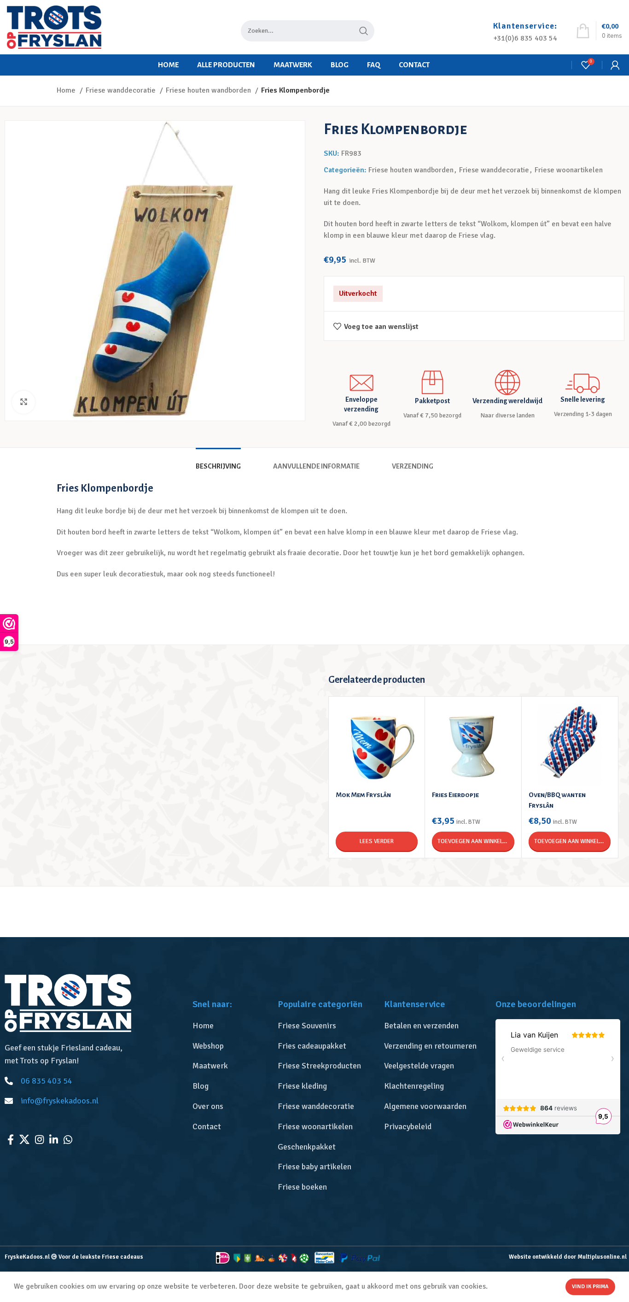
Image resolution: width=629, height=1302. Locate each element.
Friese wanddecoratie (121, 90)
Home (67, 90)
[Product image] (377, 745)
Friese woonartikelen (569, 170)
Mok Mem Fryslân (363, 794)
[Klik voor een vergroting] (23, 402)
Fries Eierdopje (455, 794)
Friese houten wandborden (209, 90)
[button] (473, 841)
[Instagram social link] (39, 1139)
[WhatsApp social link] (68, 1139)
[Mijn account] (615, 65)
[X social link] (24, 1139)
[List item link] (230, 1025)
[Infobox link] (525, 27)
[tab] (218, 462)
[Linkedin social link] (54, 1139)
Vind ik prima (590, 1286)
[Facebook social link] (11, 1139)
